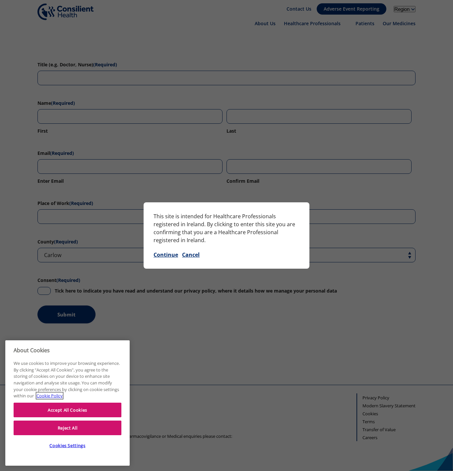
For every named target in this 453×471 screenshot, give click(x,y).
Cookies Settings (67, 445)
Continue (166, 254)
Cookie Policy (49, 396)
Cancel (191, 254)
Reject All (68, 428)
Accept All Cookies (67, 410)
